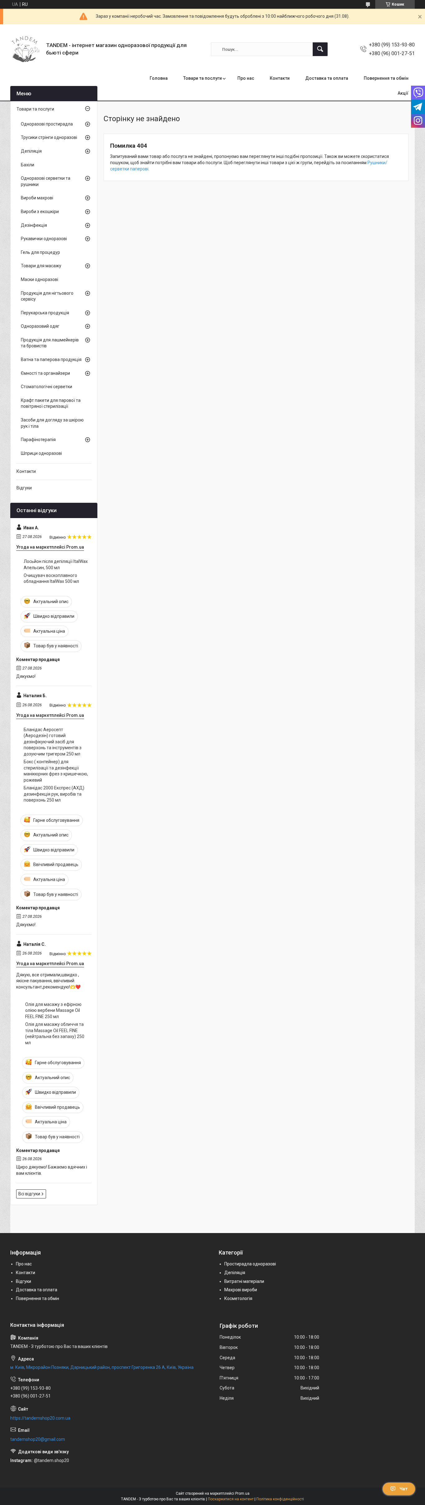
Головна (159, 78)
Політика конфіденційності (280, 1499)
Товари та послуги (202, 78)
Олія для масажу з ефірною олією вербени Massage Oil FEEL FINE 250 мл (53, 1010)
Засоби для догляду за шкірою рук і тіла (52, 423)
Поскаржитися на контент (231, 1499)
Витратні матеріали (244, 1281)
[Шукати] (320, 49)
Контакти (280, 78)
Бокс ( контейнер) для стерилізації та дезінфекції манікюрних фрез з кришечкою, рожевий (56, 771)
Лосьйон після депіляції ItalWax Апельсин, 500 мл (56, 564)
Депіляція (31, 151)
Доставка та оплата (326, 78)
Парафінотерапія (38, 439)
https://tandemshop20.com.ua (40, 1418)
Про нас (245, 78)
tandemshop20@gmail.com (37, 1439)
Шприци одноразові (41, 453)
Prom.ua (242, 1493)
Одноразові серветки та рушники (45, 181)
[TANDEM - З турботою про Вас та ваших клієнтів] (25, 49)
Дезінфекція (34, 225)
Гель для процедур (40, 252)
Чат (403, 1488)
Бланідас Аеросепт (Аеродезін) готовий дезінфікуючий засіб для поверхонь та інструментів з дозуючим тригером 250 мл (53, 741)
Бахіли (27, 164)
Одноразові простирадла (47, 123)
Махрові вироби (240, 1289)
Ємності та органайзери (45, 373)
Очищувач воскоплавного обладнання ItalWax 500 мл (51, 578)
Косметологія (238, 1298)
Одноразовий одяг (40, 326)
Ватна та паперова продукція (51, 359)
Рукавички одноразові (44, 238)
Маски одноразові (39, 279)
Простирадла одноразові (250, 1263)
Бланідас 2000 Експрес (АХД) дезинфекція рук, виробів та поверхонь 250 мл (54, 794)
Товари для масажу (41, 265)
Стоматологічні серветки (46, 386)
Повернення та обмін (386, 78)
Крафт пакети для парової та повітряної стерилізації (51, 403)
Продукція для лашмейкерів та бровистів (50, 343)
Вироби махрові (37, 197)
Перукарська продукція (45, 312)
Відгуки (24, 487)
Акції (403, 93)
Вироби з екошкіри (40, 211)
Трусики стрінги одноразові (49, 137)
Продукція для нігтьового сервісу (47, 296)
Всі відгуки (29, 1193)
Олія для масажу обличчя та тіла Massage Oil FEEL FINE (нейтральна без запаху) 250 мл (54, 1033)
